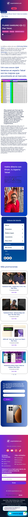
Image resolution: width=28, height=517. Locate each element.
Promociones (8, 229)
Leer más (14, 292)
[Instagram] (16, 450)
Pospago (12, 31)
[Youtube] (12, 450)
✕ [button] (24, 513)
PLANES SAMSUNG (9, 67)
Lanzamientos (8, 237)
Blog (6, 251)
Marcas (7, 225)
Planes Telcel (8, 240)
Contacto (7, 254)
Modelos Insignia (9, 233)
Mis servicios (8, 247)
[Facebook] (8, 450)
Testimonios (8, 244)
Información (5, 31)
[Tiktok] (20, 450)
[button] (5, 258)
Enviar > (8, 399)
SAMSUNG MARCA (19, 31)
